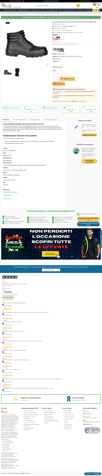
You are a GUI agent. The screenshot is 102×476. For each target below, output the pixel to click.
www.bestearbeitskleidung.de (8, 459)
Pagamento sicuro (48, 414)
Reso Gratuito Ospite (69, 416)
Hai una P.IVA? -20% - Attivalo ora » (63, 30)
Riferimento (55, 24)
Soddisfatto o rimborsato (50, 412)
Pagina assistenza (48, 410)
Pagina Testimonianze (7, 449)
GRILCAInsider (67, 426)
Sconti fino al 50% (101, 241)
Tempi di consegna (48, 416)
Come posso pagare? (28, 410)
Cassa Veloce (59, 83)
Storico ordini (67, 412)
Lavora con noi (5, 450)
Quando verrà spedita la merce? (31, 414)
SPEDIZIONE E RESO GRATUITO (51, 1)
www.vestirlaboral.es (6, 465)
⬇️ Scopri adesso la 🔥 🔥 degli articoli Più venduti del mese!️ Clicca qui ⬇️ (51, 17)
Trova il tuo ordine (68, 418)
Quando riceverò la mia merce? (31, 412)
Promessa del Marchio (7, 441)
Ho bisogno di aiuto (28, 420)
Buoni (65, 422)
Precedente (5, 297)
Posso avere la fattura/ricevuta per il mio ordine (31, 425)
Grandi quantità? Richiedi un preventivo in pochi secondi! (68, 32)
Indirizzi (66, 420)
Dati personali (67, 410)
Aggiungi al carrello (68, 78)
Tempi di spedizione (48, 418)
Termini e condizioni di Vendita (51, 420)
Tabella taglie (59, 67)
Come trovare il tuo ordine (30, 422)
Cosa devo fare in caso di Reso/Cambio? (29, 417)
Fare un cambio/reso (69, 414)
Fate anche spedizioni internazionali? (28, 428)
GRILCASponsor (68, 428)
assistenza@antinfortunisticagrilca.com (91, 422)
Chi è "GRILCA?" (5, 439)
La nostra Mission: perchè (8, 442)
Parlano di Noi (5, 447)
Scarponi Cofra (7, 198)
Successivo (10, 297)
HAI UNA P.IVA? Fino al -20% (17, 1)
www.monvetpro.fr (5, 453)
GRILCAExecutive (68, 424)
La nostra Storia (5, 444)
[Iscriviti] (58, 270)
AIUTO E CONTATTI (85, 1)
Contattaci (46, 422)
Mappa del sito (5, 445)
